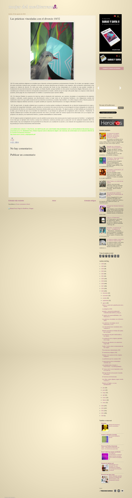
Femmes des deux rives (107, 474)
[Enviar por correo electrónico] (11, 142)
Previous (98, 88)
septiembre (106, 300)
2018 (102, 283)
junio (104, 390)
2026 (102, 263)
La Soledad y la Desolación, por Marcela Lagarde (115, 170)
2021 (102, 276)
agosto (104, 303)
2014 (102, 405)
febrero (105, 400)
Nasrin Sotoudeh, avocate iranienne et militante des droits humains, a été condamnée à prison (115, 478)
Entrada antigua (90, 201)
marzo (104, 397)
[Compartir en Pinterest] (18, 142)
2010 (102, 415)
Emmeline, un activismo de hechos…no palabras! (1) (114, 228)
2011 (102, 413)
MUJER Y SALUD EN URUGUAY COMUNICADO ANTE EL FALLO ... (112, 312)
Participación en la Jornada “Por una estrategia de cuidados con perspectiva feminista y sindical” (115, 467)
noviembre (105, 295)
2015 (102, 291)
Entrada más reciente (16, 201)
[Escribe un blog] (13, 142)
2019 (102, 281)
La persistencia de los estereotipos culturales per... (111, 362)
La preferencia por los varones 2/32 (111, 359)
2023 (102, 271)
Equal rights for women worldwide (111, 452)
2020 (102, 278)
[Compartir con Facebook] (16, 142)
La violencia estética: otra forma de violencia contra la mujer (115, 240)
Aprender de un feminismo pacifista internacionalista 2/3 (114, 147)
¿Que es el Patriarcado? (113, 217)
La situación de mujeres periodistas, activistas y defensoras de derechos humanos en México (113, 135)
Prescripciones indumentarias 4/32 (111, 350)
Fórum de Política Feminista (109, 446)
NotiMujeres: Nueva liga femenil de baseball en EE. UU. (115, 158)
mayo (104, 392)
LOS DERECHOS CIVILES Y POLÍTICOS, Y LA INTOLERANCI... (112, 366)
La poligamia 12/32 (107, 309)
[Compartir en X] (14, 142)
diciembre (105, 293)
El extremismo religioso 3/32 (109, 352)
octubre (105, 298)
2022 (102, 273)
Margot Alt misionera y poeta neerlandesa (114, 425)
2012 (102, 410)
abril (104, 395)
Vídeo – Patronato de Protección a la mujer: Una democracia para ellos (110, 448)
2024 (102, 268)
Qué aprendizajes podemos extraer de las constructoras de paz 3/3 (115, 194)
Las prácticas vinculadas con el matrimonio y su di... (110, 323)
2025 (102, 266)
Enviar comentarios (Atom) (23, 204)
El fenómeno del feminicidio (109, 376)
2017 (102, 286)
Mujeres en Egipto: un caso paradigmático (109, 383)
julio (104, 387)
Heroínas (103, 423)
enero (104, 402)
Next (120, 88)
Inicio (54, 201)
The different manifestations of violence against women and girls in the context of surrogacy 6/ (115, 456)
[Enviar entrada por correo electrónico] (12, 138)
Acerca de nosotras (10, 497)
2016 (102, 288)
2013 (102, 408)
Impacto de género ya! (107, 463)
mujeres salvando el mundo (109, 434)
